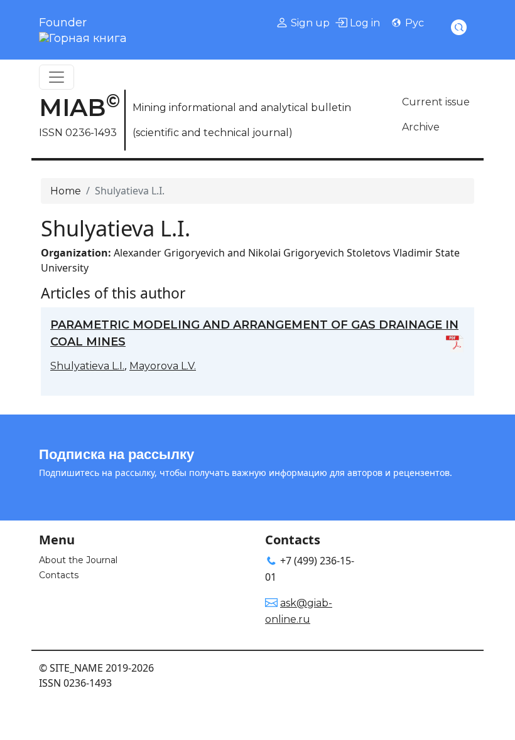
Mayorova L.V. (162, 366)
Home (65, 191)
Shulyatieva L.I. (87, 366)
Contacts (59, 575)
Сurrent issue (436, 102)
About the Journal (78, 560)
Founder (63, 22)
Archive (421, 127)
